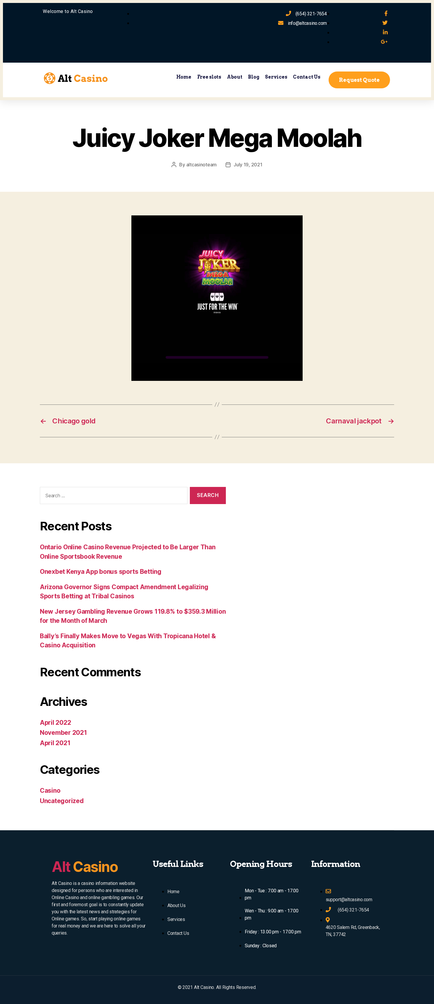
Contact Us (306, 77)
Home (183, 77)
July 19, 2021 (248, 165)
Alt (85, 866)
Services (276, 77)
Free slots (209, 77)
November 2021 (63, 732)
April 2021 (55, 743)
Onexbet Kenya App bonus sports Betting (100, 571)
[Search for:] (112, 497)
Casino (50, 790)
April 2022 (55, 722)
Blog (253, 77)
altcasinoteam (201, 165)
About (234, 77)
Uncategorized (62, 801)
